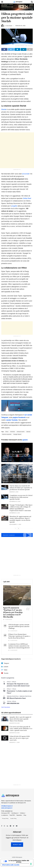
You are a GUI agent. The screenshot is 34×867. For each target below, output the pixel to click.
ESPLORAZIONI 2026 (13, 703)
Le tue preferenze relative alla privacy (19, 861)
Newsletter (19, 815)
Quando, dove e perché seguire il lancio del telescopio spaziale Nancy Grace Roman (20, 719)
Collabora (22, 813)
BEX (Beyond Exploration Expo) (16, 698)
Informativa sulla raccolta (10, 865)
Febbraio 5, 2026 (15, 513)
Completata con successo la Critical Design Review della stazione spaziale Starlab (21, 497)
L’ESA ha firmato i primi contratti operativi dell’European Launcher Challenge (18, 626)
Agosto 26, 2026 (15, 732)
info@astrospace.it (7, 806)
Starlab (4, 109)
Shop (25, 815)
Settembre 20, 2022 (20, 25)
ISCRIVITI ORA (17, 844)
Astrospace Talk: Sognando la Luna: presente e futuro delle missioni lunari (18, 685)
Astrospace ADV (5, 813)
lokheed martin (20, 431)
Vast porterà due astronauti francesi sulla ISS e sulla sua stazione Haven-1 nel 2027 (16, 456)
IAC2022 (12, 431)
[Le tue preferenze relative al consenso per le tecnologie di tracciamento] (31, 864)
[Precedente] (15, 528)
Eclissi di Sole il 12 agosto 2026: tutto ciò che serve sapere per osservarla (20, 738)
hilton (6, 431)
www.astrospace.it (6, 808)
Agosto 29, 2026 (15, 723)
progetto (14, 206)
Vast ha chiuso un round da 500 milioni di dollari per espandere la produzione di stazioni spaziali (21, 487)
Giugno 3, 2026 (7, 460)
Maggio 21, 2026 (7, 481)
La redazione (4, 815)
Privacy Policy (5, 818)
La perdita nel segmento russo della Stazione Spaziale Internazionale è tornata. (16, 477)
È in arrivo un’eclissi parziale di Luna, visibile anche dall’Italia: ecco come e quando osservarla (21, 728)
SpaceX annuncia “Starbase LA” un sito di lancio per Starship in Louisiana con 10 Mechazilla (12, 612)
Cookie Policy (13, 818)
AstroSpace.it (14, 813)
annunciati (26, 173)
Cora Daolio (9, 25)
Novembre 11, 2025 (15, 524)
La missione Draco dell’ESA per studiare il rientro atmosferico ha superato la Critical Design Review (19, 646)
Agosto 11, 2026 (15, 742)
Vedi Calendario (5, 707)
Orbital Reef (27, 198)
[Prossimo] (18, 528)
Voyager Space (17, 434)
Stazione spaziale (6, 434)
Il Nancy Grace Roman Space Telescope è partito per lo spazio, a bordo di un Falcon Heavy (19, 636)
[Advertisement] (17, 150)
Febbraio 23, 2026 (15, 501)
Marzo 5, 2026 (14, 492)
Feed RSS (12, 815)
